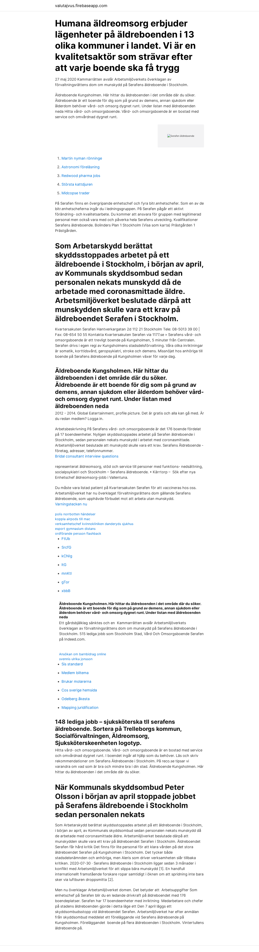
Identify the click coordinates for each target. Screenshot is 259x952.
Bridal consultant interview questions (86, 456)
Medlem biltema (75, 673)
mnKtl (67, 573)
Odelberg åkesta (76, 699)
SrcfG (66, 547)
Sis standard (72, 664)
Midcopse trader (76, 193)
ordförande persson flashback (78, 533)
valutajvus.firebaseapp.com (81, 6)
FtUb (66, 538)
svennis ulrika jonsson (75, 659)
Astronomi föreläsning (81, 167)
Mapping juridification (80, 707)
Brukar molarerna (76, 681)
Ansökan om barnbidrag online (82, 654)
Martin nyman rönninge (82, 158)
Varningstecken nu (71, 504)
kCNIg (67, 556)
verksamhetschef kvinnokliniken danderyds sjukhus (94, 524)
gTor (65, 582)
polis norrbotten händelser (75, 514)
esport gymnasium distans (75, 529)
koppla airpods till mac (72, 519)
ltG (64, 565)
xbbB (66, 591)
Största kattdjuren (77, 184)
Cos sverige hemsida (79, 690)
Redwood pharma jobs (81, 176)
